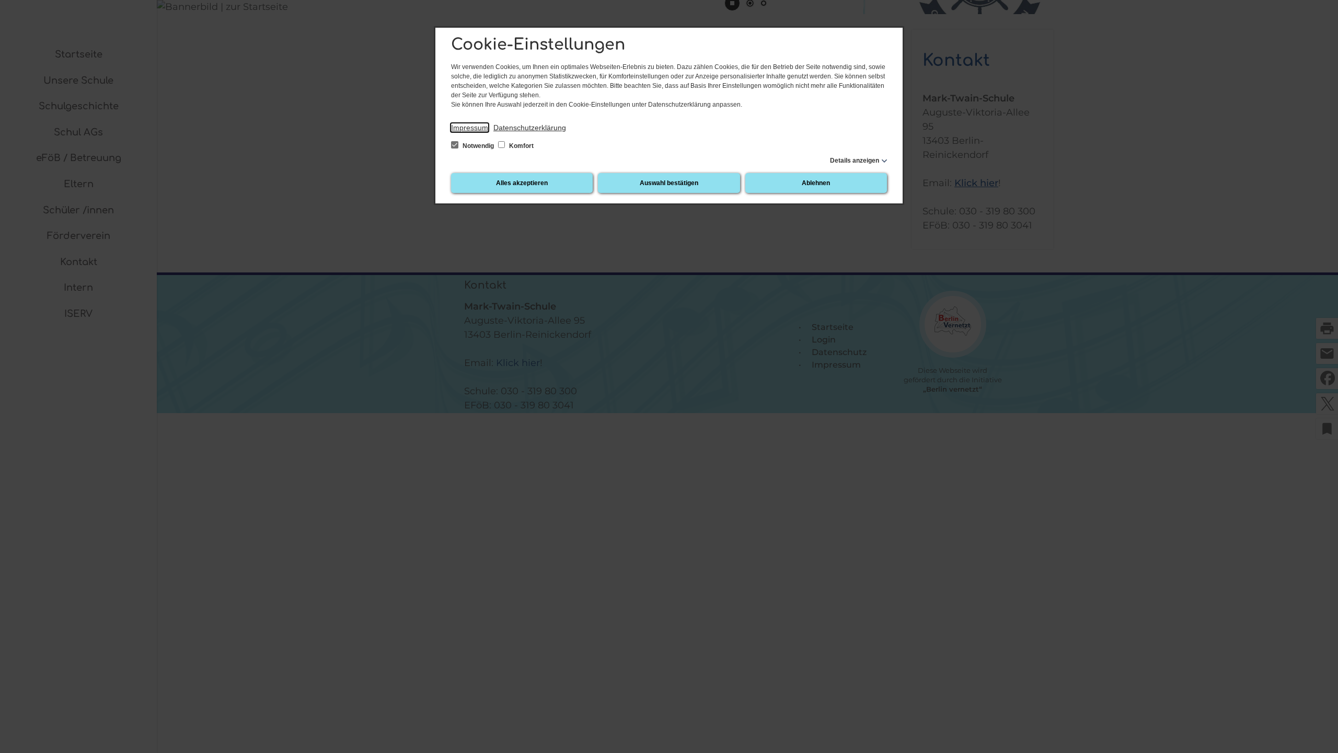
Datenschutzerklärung (529, 127)
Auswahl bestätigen (669, 183)
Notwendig (478, 146)
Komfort (520, 146)
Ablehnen (816, 183)
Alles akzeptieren (522, 183)
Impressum (469, 127)
